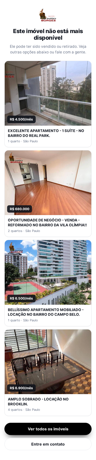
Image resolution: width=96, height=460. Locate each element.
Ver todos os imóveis (48, 428)
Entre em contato (48, 444)
